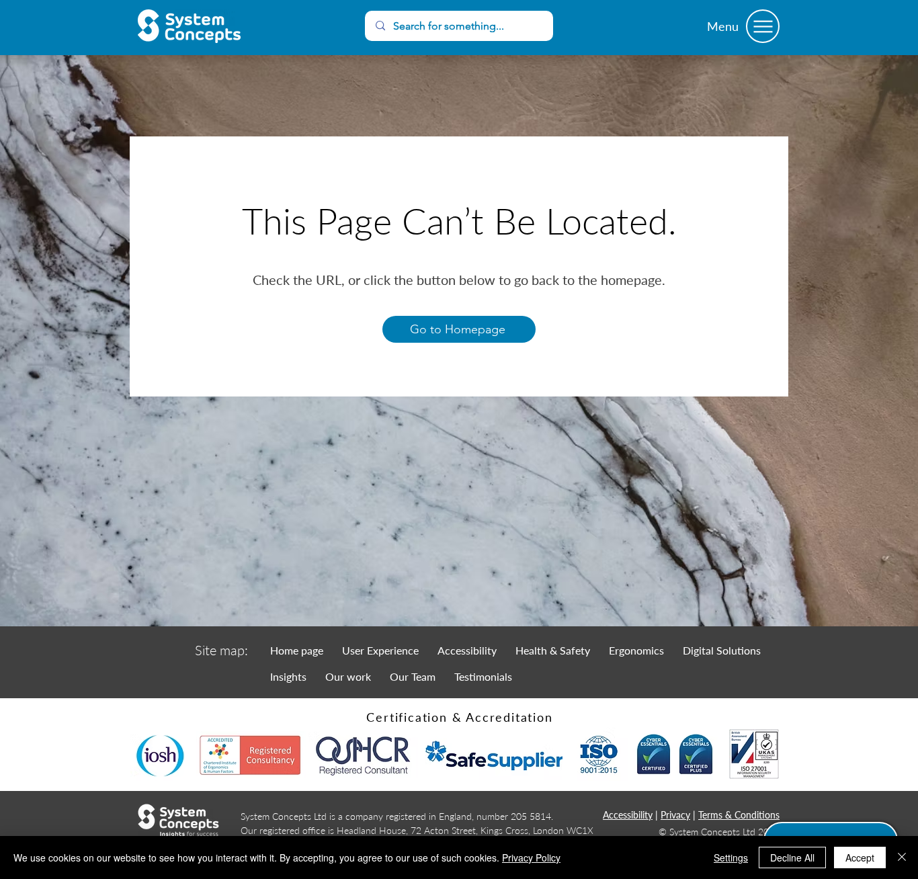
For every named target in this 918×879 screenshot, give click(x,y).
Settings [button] (731, 857)
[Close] (902, 857)
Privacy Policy (531, 857)
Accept (859, 857)
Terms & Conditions (739, 815)
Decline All (792, 857)
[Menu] (763, 26)
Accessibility (628, 815)
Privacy (675, 815)
